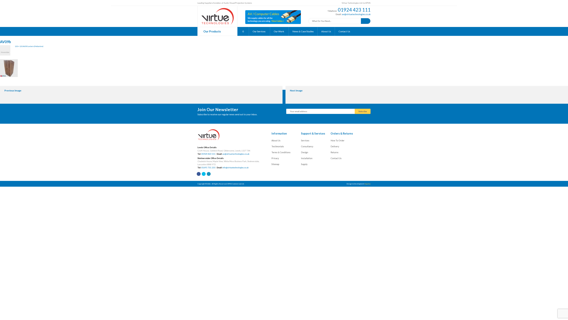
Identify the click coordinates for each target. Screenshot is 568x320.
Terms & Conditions (281, 152)
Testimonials (277, 146)
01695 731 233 (208, 167)
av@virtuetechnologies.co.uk (356, 14)
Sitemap (275, 164)
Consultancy (307, 146)
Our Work (279, 31)
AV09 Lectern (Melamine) (33, 46)
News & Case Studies (303, 31)
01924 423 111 (354, 10)
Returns (334, 152)
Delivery (335, 146)
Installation (306, 158)
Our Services (259, 31)
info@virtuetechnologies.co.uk (236, 167)
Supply (304, 164)
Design (304, 152)
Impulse (367, 184)
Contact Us (344, 31)
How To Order (337, 140)
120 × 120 (19, 46)
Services (305, 140)
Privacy (275, 158)
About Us (326, 31)
